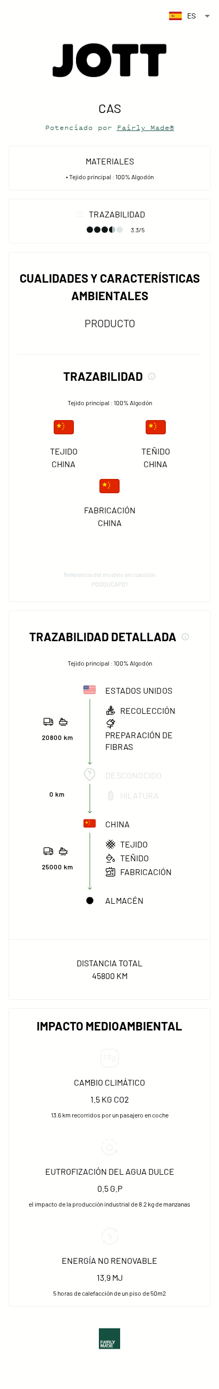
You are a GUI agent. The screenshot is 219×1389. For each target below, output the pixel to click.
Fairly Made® (145, 127)
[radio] (90, 229)
